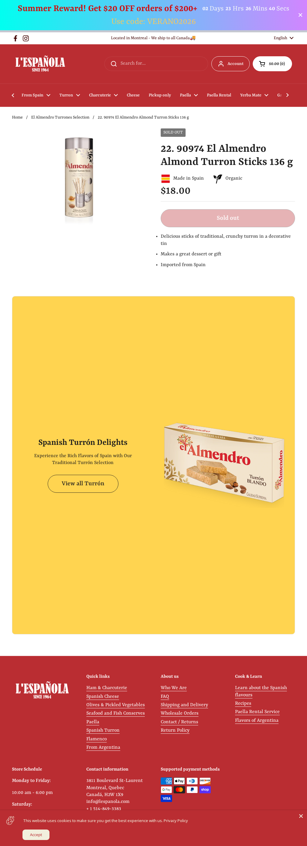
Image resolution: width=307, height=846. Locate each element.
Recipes (243, 703)
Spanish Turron (103, 730)
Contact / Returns (179, 722)
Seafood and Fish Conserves (115, 713)
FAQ (165, 696)
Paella (92, 722)
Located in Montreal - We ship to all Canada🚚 (153, 38)
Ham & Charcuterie (106, 688)
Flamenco (96, 739)
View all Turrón (83, 483)
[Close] (301, 816)
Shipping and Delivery (184, 705)
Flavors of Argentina (257, 720)
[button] (272, 63)
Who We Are (174, 688)
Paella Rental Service (257, 712)
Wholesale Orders (179, 713)
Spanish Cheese (102, 696)
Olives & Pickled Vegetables (115, 705)
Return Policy (175, 730)
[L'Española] (40, 64)
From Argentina (103, 747)
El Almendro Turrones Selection (60, 117)
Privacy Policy (176, 820)
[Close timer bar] (300, 15)
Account (235, 63)
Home (17, 117)
